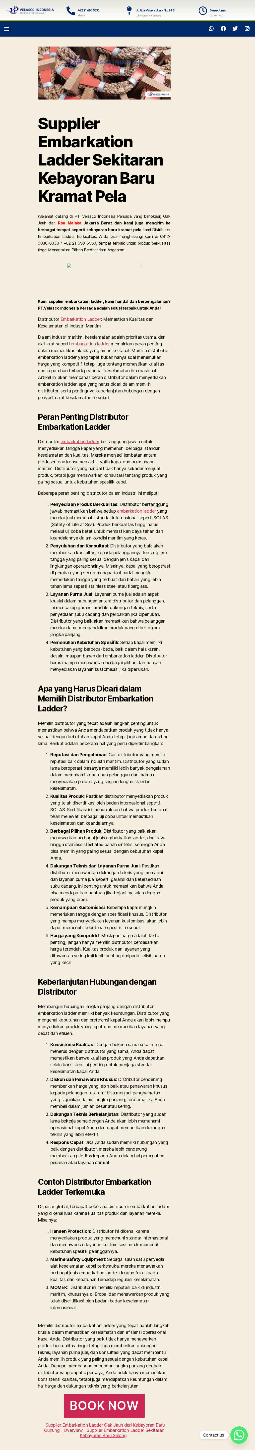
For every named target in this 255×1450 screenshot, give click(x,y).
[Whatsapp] (211, 28)
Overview (73, 1430)
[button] (6, 29)
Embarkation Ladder (81, 319)
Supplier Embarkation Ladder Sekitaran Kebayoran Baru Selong (122, 1433)
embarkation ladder (90, 343)
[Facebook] (223, 28)
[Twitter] (235, 28)
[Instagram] (247, 28)
